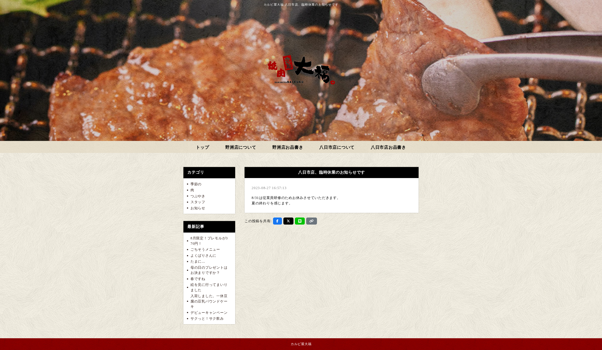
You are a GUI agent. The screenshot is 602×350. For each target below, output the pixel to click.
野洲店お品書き (287, 147)
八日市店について (337, 147)
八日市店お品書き (388, 147)
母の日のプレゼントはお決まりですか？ (209, 270)
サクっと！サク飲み (207, 318)
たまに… (197, 261)
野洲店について (240, 147)
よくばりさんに (203, 255)
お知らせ (197, 208)
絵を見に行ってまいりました (209, 287)
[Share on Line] (300, 221)
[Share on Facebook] (277, 221)
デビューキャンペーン (209, 313)
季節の (196, 184)
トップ (202, 147)
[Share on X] (288, 221)
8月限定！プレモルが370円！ (209, 240)
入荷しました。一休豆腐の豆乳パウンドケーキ (209, 301)
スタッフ (197, 202)
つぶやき (197, 196)
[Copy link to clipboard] (311, 221)
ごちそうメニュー (205, 249)
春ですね (197, 279)
